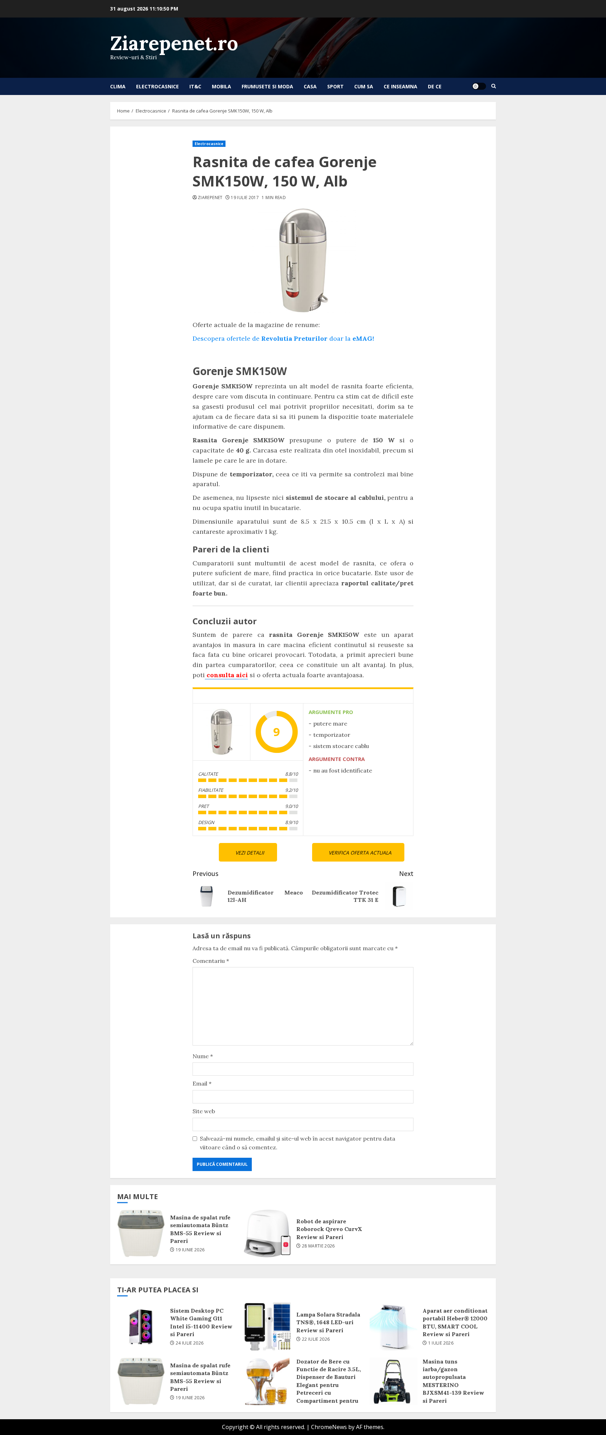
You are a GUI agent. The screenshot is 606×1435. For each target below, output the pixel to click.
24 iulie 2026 (190, 1343)
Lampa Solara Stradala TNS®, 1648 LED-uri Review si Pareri (267, 1327)
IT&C (195, 86)
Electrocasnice (157, 86)
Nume (203, 1056)
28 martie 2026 (318, 1246)
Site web (204, 1111)
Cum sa (363, 86)
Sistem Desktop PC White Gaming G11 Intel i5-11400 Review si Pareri (141, 1327)
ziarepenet (210, 197)
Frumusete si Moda (267, 86)
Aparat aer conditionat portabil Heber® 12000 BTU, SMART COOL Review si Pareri (393, 1327)
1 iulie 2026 (440, 1343)
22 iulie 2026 (316, 1339)
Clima (118, 86)
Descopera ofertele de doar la (283, 338)
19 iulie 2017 (245, 197)
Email (202, 1083)
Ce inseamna (400, 86)
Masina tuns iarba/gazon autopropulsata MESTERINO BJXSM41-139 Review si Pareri (393, 1381)
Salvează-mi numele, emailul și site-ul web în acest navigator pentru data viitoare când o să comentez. (297, 1143)
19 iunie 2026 (190, 1250)
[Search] (493, 86)
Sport (335, 86)
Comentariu (211, 960)
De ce (435, 86)
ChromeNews (329, 1427)
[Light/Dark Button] (479, 86)
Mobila (221, 86)
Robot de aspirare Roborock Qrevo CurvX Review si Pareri (267, 1233)
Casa (310, 86)
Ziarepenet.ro (174, 42)
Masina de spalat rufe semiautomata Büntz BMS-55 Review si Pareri (141, 1233)
